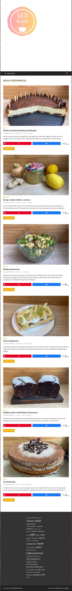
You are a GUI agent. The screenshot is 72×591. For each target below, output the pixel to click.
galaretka (28, 531)
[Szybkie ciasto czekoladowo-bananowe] (36, 387)
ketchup (28, 538)
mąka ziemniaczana (32, 556)
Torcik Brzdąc (9, 482)
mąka (35, 550)
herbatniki (41, 531)
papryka (29, 562)
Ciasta (5, 128)
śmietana (29, 575)
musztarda (29, 550)
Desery (5, 338)
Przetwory (6, 197)
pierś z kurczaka (32, 564)
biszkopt (28, 517)
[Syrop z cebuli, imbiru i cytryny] (36, 175)
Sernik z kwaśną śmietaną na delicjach (20, 130)
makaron (28, 540)
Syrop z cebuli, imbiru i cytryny (16, 200)
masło (40, 543)
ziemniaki (37, 572)
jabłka (27, 535)
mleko (39, 547)
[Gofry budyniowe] (36, 316)
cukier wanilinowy (31, 526)
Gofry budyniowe (10, 341)
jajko (37, 535)
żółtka (27, 577)
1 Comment (25, 272)
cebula (29, 520)
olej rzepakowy (33, 559)
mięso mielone (30, 547)
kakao (42, 535)
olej (39, 556)
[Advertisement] (36, 57)
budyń (33, 517)
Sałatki (5, 266)
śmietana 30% (39, 574)
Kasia (19, 133)
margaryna (31, 543)
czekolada (39, 526)
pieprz (34, 562)
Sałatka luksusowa (11, 269)
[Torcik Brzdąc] (36, 457)
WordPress (58, 588)
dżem (39, 529)
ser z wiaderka (30, 570)
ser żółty (38, 570)
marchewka (35, 540)
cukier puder (30, 524)
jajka (33, 534)
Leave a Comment (27, 133)
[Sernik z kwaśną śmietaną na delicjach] (36, 105)
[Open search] (67, 73)
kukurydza (34, 538)
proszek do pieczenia (34, 567)
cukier (38, 520)
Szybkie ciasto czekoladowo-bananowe (20, 412)
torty (5, 479)
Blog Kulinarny (18, 588)
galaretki (34, 531)
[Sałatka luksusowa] (36, 244)
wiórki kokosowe (30, 572)
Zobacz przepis (8, 148)
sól (43, 569)
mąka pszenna (34, 553)
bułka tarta (39, 517)
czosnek (29, 529)
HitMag (66, 588)
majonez (41, 538)
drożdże (35, 529)
